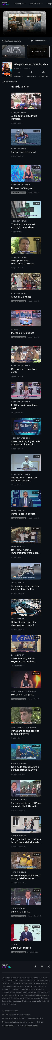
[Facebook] (35, 966)
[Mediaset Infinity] (5, 4)
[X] (48, 966)
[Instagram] (42, 966)
